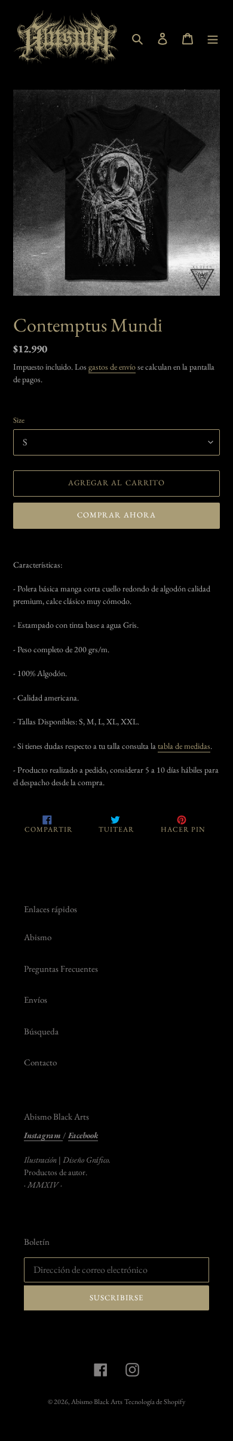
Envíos (35, 999)
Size (18, 420)
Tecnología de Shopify (154, 1401)
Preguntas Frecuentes (61, 968)
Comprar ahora (116, 515)
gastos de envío (112, 366)
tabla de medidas (184, 745)
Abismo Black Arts (96, 1401)
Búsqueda (41, 1031)
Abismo (37, 937)
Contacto (40, 1062)
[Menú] (212, 38)
